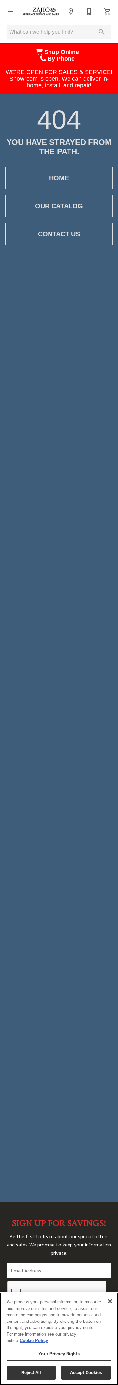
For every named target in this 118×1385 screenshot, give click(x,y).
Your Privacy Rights (58, 1353)
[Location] (71, 11)
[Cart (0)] (107, 11)
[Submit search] (101, 32)
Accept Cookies (86, 1372)
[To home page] (40, 11)
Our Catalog (59, 206)
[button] (10, 11)
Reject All (31, 1372)
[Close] (110, 1301)
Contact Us (59, 234)
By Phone (62, 58)
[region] (59, 1338)
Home (59, 178)
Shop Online (62, 52)
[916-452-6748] (89, 11)
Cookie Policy (34, 1340)
